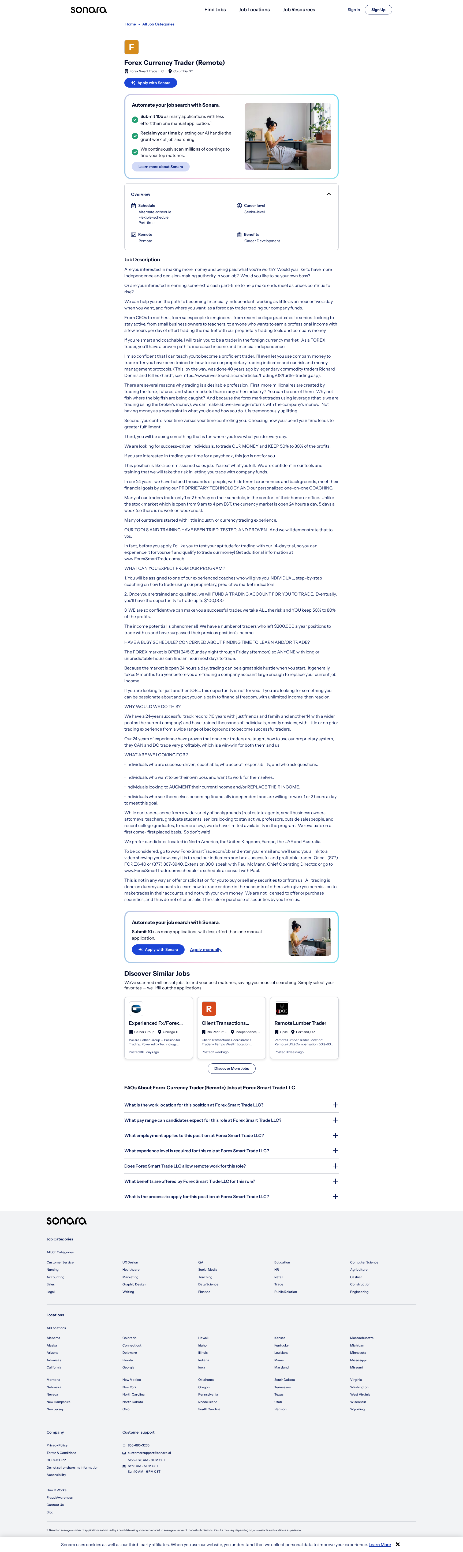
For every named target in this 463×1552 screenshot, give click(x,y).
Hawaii (203, 1338)
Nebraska (54, 1387)
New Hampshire (58, 1402)
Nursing (52, 1269)
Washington (359, 1387)
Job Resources (299, 10)
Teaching (205, 1277)
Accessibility (56, 1475)
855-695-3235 (139, 1445)
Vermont (281, 1409)
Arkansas (54, 1360)
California (54, 1367)
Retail (278, 1277)
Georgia (128, 1367)
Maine (279, 1360)
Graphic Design (133, 1284)
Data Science (208, 1284)
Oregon (204, 1387)
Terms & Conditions (61, 1453)
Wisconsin (358, 1402)
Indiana (203, 1360)
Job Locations (254, 10)
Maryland (281, 1367)
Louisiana (281, 1353)
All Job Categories (60, 1252)
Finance (204, 1292)
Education (282, 1262)
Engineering (359, 1292)
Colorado (129, 1338)
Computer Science (364, 1262)
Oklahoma (206, 1380)
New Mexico (131, 1380)
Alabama (53, 1338)
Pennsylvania (208, 1394)
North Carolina (133, 1394)
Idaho (202, 1345)
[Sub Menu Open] (328, 194)
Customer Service (60, 1262)
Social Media (207, 1269)
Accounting (55, 1277)
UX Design (130, 1262)
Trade (278, 1284)
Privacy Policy (57, 1445)
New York (129, 1387)
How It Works (56, 1490)
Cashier (356, 1277)
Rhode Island (207, 1402)
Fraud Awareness (60, 1497)
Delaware (129, 1353)
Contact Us (55, 1505)
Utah (278, 1402)
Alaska (52, 1345)
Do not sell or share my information (72, 1467)
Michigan (357, 1345)
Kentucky (281, 1345)
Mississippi (358, 1360)
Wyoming (357, 1409)
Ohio (125, 1409)
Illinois (203, 1353)
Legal (51, 1292)
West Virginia (360, 1394)
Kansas (279, 1338)
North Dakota (132, 1402)
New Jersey (55, 1409)
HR (276, 1269)
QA (200, 1262)
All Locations (56, 1328)
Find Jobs (215, 10)
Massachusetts (362, 1338)
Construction (360, 1284)
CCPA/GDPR (56, 1460)
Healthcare (131, 1269)
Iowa (201, 1367)
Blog (50, 1512)
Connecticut (131, 1345)
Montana (53, 1380)
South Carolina (209, 1409)
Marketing (130, 1277)
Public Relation (285, 1292)
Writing (128, 1292)
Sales (51, 1284)
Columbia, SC (183, 71)
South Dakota (284, 1380)
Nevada (52, 1394)
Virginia (356, 1380)
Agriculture (359, 1269)
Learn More (380, 1544)
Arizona (52, 1353)
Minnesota (358, 1353)
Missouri (356, 1367)
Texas (278, 1394)
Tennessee (282, 1387)
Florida (127, 1360)
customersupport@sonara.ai (149, 1453)
